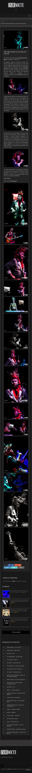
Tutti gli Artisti (16, 632)
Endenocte (10, 769)
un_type (27, 769)
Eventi (5, 23)
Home (2, 23)
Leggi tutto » (13, 602)
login (14, 581)
